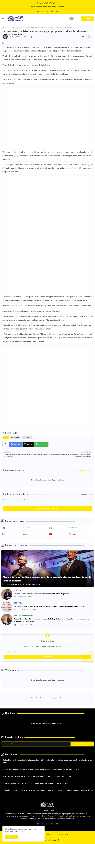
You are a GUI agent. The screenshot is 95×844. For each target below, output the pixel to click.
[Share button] (50, 444)
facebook (26, 528)
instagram (26, 534)
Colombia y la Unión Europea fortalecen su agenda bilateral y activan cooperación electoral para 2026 (48, 790)
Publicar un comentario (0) (47, 508)
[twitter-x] (43, 11)
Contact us (50, 834)
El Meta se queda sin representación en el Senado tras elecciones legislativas (36, 783)
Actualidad (15, 437)
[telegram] (57, 11)
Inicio (4, 27)
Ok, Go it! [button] (11, 837)
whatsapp (72, 528)
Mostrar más (83, 470)
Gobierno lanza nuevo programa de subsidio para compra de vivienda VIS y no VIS (49, 606)
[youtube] (47, 11)
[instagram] (52, 11)
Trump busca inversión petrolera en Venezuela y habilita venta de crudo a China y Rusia (41, 770)
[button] (71, 18)
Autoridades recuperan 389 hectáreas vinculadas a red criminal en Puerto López (37, 777)
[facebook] (38, 11)
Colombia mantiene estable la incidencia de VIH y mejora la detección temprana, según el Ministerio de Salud (47, 761)
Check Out (18, 831)
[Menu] (3, 18)
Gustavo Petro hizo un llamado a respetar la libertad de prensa (41, 594)
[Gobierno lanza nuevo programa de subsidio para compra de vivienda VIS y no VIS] (6, 606)
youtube (72, 534)
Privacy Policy (64, 834)
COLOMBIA (12, 27)
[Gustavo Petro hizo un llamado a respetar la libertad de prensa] (6, 594)
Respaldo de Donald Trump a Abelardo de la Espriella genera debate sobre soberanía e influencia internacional (51, 620)
